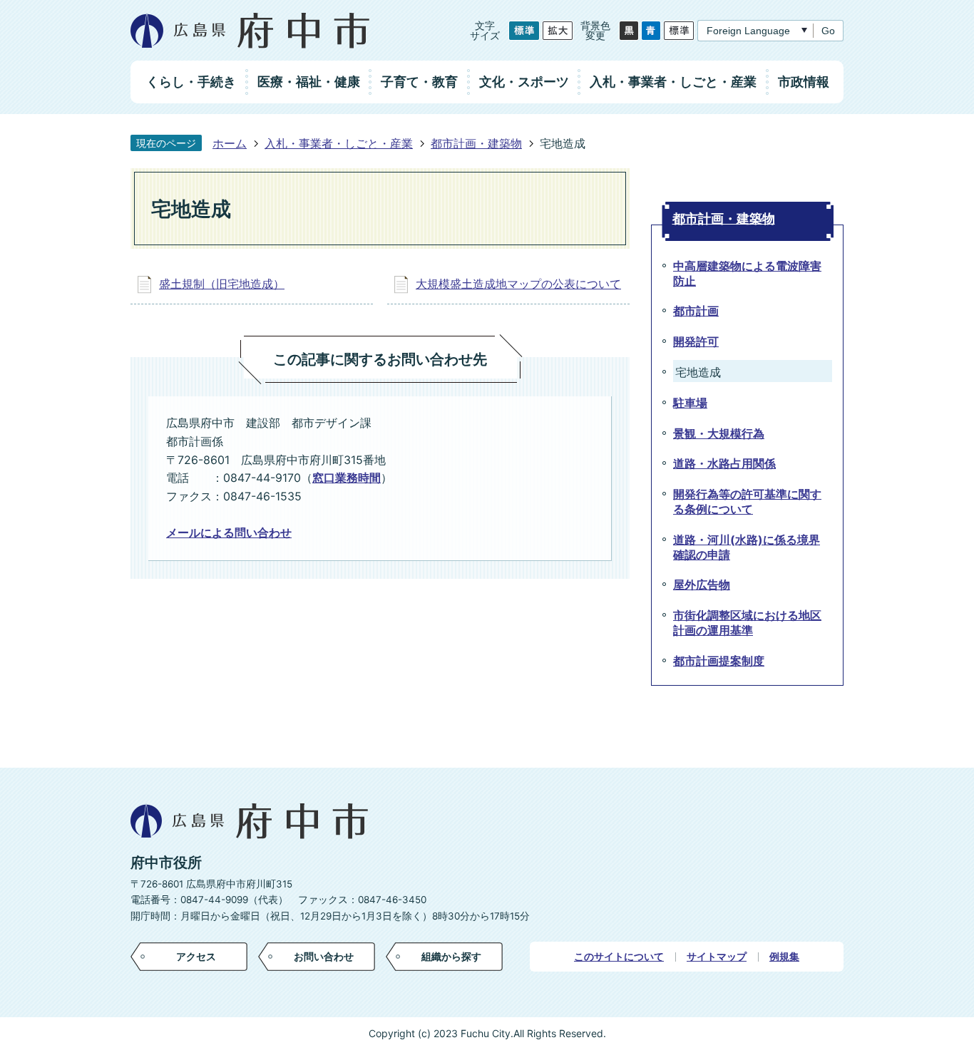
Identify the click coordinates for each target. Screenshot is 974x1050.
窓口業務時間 (346, 477)
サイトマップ (717, 956)
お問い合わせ (324, 956)
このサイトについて (619, 956)
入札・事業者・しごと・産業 (339, 143)
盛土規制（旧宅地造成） (221, 284)
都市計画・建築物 (476, 143)
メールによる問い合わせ (229, 532)
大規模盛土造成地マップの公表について (518, 284)
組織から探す (451, 956)
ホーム (229, 143)
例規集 (784, 956)
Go (828, 30)
